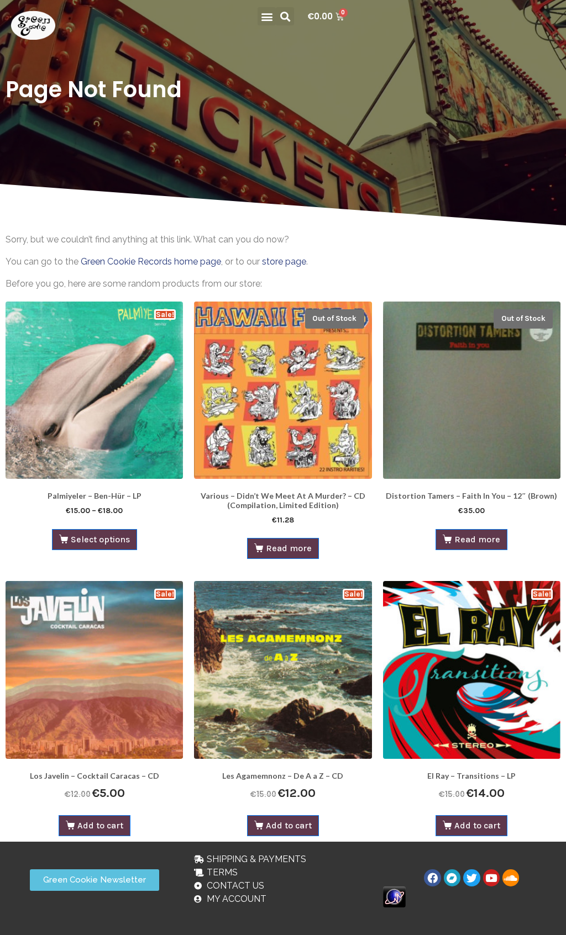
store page (284, 261)
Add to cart (100, 825)
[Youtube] (491, 877)
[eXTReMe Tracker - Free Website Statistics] (394, 896)
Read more (289, 548)
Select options (100, 539)
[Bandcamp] (452, 877)
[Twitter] (471, 877)
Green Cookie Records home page (151, 261)
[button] (267, 16)
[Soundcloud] (510, 877)
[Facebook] (432, 877)
